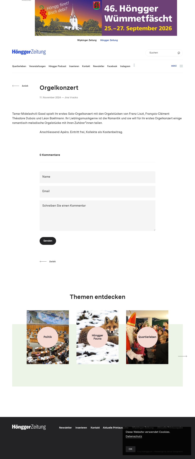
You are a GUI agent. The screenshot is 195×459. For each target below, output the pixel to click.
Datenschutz (134, 436)
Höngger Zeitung (109, 40)
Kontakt (95, 428)
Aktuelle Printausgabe (115, 428)
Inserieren (81, 428)
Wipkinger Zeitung (87, 40)
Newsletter (65, 428)
